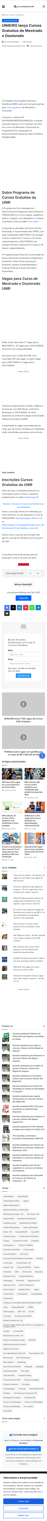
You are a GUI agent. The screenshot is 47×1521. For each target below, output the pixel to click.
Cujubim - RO (8, 1267)
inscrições (7, 1316)
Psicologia (25, 1384)
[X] (13, 607)
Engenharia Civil (34, 1281)
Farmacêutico (8, 1294)
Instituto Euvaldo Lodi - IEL (13, 1320)
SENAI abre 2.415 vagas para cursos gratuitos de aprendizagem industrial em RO (33, 821)
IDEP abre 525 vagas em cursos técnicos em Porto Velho (11, 784)
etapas (36, 1289)
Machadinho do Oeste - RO (13, 1336)
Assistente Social (9, 1223)
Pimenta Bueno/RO (10, 1371)
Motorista (31, 1340)
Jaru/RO (6, 1331)
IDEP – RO (21, 1312)
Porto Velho (33, 221)
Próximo (22, 564)
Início (6, 15)
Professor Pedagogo (31, 1380)
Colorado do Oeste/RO (11, 1250)
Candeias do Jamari (20, 1241)
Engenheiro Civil (9, 1285)
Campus (6, 1241)
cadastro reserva (9, 1236)
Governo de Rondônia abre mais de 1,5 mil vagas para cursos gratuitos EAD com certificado (11, 852)
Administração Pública (11, 1201)
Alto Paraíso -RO (33, 1214)
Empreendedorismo (26, 1276)
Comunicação (28, 1250)
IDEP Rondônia (8, 1312)
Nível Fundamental (23, 1358)
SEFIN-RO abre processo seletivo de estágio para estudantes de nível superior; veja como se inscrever (28, 901)
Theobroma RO (29, 1398)
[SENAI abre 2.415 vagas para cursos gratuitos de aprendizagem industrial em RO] (35, 807)
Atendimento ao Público (28, 1223)
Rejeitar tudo (23, 1515)
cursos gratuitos (14, 107)
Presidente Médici (24, 1375)
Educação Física (9, 1276)
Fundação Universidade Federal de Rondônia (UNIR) (22, 1303)
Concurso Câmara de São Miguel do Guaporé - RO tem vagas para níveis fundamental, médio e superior (28, 889)
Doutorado (7, 1272)
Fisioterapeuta (22, 1294)
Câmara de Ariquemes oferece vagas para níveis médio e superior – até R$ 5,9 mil (28, 978)
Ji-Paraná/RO (18, 1331)
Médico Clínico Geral (11, 1349)
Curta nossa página (11, 1418)
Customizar (23, 1508)
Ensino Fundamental (26, 1285)
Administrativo (8, 1196)
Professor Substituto (10, 1384)
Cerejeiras (35, 1241)
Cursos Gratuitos (17, 15)
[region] (23, 1497)
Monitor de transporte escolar (14, 1340)
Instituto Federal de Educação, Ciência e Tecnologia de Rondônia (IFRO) (23, 1326)
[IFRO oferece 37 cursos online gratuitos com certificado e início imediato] (12, 807)
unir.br (37, 518)
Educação (38, 1272)
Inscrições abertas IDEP (23, 1316)
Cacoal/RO (35, 1232)
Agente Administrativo (11, 1205)
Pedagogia (28, 1367)
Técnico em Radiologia (11, 1406)
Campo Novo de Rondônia (28, 1236)
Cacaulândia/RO (21, 1232)
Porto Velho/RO (24, 584)
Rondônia (6, 1393)
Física (5, 1307)
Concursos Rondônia (11, 42)
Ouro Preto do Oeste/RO (12, 1367)
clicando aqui (30, 497)
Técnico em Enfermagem (34, 1402)
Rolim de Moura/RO (36, 1389)
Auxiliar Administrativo (11, 1227)
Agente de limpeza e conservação (15, 1210)
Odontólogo (21, 1362)
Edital (17, 1272)
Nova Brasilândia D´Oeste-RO (14, 1353)
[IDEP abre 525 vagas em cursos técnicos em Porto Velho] (12, 774)
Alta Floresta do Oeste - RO (13, 1214)
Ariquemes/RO (8, 1219)
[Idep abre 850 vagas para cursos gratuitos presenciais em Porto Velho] (35, 838)
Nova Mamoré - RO (36, 1353)
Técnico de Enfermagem (12, 1402)
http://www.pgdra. (23, 518)
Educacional (26, 1272)
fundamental (8, 1298)
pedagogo (39, 1367)
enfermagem (8, 1281)
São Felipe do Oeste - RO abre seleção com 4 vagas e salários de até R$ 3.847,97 (29, 938)
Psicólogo (22, 1389)
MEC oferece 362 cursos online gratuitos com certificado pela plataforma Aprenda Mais (26, 949)
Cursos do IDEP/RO (24, 1267)
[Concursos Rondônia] (23, 6)
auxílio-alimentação (30, 1227)
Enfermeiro (20, 1281)
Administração (22, 1196)
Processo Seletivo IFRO (11, 1380)
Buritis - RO (7, 1232)
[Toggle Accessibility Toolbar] (42, 756)
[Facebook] (7, 607)
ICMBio (30, 1307)
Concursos (24, 1254)
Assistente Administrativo (26, 1219)
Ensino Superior (9, 1289)
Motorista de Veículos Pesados (14, 1344)
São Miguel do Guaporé (11, 1398)
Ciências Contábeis (26, 1245)
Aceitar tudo (23, 1501)
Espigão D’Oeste (24, 1289)
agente (25, 1201)
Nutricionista (8, 1358)
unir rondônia (28, 1406)
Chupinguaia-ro (9, 1245)
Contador (39, 1258)
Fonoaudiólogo (36, 1294)
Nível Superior (8, 1362)
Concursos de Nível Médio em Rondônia (18, 1258)
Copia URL (23, 598)
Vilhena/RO (7, 1411)
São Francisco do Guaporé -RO (25, 1393)
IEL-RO (31, 1312)
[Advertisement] (23, 74)
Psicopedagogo (9, 1389)
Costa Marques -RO (23, 1263)
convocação (8, 1263)
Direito (36, 1267)
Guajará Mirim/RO (17, 1307)
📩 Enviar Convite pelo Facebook (22, 1449)
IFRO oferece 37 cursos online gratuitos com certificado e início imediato (10, 821)
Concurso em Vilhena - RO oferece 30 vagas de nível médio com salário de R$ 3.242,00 (29, 878)
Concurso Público (9, 1254)
